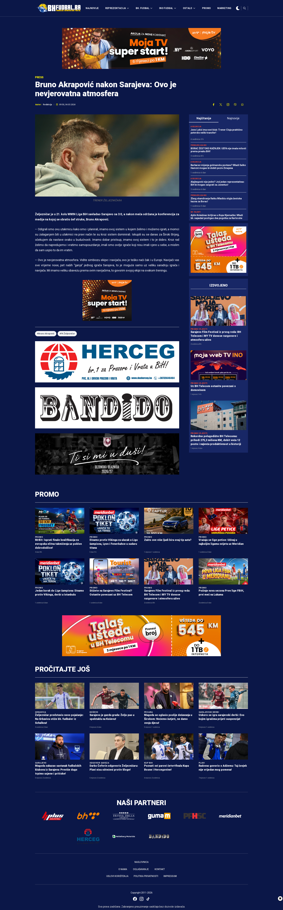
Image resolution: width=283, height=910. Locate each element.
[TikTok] (148, 899)
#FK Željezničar (67, 333)
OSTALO (187, 8)
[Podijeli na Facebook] (213, 104)
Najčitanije (204, 118)
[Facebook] (135, 899)
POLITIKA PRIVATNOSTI (146, 876)
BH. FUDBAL (143, 8)
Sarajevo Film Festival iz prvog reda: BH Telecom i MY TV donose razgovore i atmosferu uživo (216, 335)
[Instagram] (141, 899)
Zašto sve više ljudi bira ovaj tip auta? (167, 539)
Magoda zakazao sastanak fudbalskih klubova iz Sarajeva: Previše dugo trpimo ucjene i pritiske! (58, 769)
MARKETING (224, 8)
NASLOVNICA (141, 862)
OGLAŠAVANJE (141, 869)
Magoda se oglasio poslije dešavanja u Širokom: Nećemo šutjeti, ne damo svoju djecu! (168, 718)
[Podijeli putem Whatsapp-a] (242, 104)
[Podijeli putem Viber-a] (235, 104)
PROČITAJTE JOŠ (62, 669)
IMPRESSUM (170, 876)
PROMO (206, 8)
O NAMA (122, 869)
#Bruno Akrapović (45, 333)
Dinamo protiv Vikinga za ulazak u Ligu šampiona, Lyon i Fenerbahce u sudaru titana (114, 543)
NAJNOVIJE (92, 8)
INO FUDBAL (166, 8)
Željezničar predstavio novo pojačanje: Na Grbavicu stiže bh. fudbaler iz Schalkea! (59, 718)
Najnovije (233, 118)
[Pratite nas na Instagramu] (228, 104)
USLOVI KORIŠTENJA (117, 876)
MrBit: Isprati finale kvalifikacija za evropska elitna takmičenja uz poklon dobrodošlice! (58, 543)
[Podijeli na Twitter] (220, 104)
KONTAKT (160, 869)
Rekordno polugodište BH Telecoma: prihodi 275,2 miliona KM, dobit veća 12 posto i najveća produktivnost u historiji (216, 440)
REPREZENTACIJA (115, 8)
